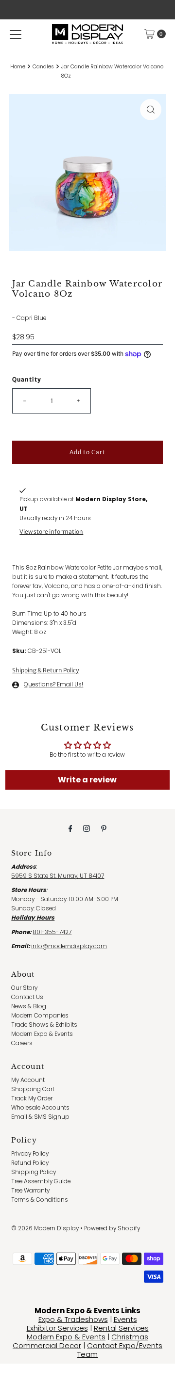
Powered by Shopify (112, 1228)
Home (17, 66)
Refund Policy (30, 1163)
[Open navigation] (15, 34)
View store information (51, 531)
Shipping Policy (33, 1172)
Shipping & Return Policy (45, 670)
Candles (43, 66)
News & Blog (28, 1006)
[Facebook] (70, 828)
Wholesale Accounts (40, 1108)
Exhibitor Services (57, 1328)
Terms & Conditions (39, 1200)
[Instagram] (86, 828)
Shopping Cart (32, 1089)
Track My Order (31, 1098)
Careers (22, 1043)
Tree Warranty (30, 1190)
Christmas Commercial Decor (80, 1341)
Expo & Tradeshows (73, 1319)
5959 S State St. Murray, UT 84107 (57, 876)
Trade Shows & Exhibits (44, 1025)
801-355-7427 (52, 932)
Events (125, 1319)
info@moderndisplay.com (69, 946)
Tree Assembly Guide (40, 1181)
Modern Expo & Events (42, 1034)
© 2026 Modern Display (45, 1228)
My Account (28, 1080)
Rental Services (121, 1328)
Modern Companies (40, 1015)
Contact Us (27, 997)
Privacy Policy (30, 1154)
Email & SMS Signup (40, 1117)
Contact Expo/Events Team (119, 1349)
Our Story (24, 988)
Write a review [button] (87, 779)
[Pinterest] (103, 828)
